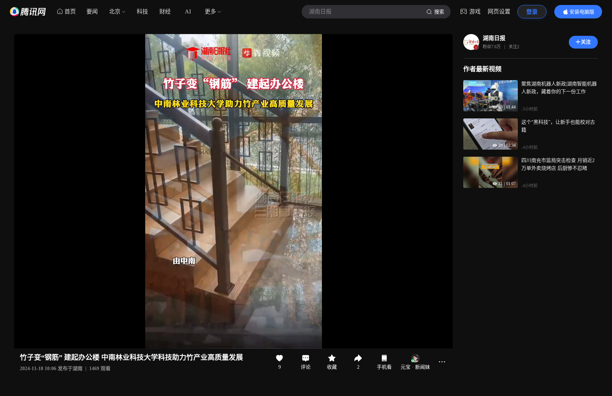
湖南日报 (494, 38)
